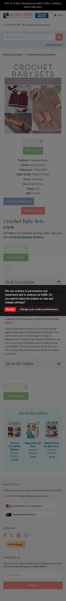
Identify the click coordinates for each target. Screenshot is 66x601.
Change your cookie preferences (39, 309)
